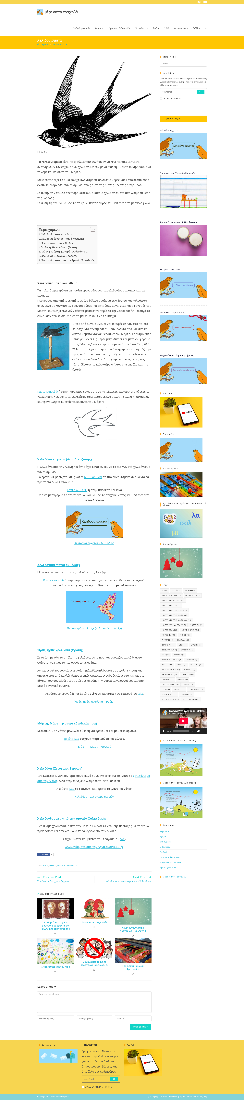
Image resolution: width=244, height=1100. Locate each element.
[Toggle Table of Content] (91, 229)
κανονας (191, 660)
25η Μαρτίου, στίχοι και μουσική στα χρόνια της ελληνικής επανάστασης (56, 925)
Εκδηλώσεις (165, 847)
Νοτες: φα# (168, 635)
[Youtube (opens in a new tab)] (204, 2)
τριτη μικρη (196, 689)
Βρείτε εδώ (71, 739)
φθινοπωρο (169, 694)
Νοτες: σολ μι (169, 630)
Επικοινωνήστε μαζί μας (197, 1096)
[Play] (163, 731)
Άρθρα (44, 152)
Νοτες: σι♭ (196, 625)
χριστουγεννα (191, 699)
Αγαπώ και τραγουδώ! (94, 922)
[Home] (38, 44)
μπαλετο (189, 669)
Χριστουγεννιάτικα (168, 867)
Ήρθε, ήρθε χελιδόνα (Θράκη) (59, 247)
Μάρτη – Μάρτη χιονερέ (94, 746)
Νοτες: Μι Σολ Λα (171, 595)
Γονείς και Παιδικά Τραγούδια (133, 967)
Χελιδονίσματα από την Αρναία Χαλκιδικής (67, 260)
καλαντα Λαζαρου (171, 660)
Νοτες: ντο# (192, 595)
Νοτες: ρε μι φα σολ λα (174, 625)
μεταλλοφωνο (171, 669)
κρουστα (167, 664)
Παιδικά (163, 852)
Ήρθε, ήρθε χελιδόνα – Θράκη (94, 701)
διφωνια (195, 645)
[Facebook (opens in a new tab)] (199, 2)
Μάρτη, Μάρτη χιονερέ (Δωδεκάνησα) (64, 251)
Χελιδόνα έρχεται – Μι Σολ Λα (94, 543)
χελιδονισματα (70, 866)
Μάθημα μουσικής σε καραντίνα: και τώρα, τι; (94, 963)
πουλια (60, 866)
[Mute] (198, 731)
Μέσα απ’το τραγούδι (174, 876)
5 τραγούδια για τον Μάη (56, 966)
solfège (190, 590)
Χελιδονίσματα (59, 44)
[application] (183, 721)
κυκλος (181, 664)
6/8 (164, 590)
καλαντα (52, 866)
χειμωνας (186, 694)
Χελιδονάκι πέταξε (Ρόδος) (57, 243)
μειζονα (196, 664)
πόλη (166, 689)
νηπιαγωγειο (169, 674)
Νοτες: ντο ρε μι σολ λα (174, 610)
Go (200, 92)
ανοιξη (45, 866)
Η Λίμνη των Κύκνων (170, 269)
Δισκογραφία (165, 841)
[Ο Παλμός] (183, 240)
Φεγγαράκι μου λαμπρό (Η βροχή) (177, 355)
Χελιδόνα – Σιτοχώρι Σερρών (94, 797)
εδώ (140, 694)
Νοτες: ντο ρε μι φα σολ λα (176, 620)
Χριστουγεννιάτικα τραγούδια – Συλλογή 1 (133, 929)
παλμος (182, 679)
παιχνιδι (167, 679)
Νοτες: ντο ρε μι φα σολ (174, 615)
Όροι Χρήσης (152, 1096)
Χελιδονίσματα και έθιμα (56, 234)
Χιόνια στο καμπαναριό (172, 312)
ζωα (165, 655)
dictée (176, 590)
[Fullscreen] (203, 731)
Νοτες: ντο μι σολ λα (173, 600)
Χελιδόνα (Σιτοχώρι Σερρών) (59, 256)
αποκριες (167, 640)
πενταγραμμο (170, 684)
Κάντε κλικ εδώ (47, 391)
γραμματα (183, 640)
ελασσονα (187, 650)
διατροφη (168, 645)
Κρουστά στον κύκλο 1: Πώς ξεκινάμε (179, 222)
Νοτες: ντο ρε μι (171, 605)
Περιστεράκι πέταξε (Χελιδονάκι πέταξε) (94, 628)
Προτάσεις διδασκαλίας (170, 857)
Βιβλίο (182, 1096)
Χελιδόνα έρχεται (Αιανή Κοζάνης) (62, 238)
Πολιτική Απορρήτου (168, 1096)
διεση (182, 645)
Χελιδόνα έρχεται (169, 130)
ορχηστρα (187, 674)
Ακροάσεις (164, 831)
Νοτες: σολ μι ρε (191, 630)
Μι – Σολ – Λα (93, 477)
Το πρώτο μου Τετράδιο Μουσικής (177, 173)
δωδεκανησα (169, 650)
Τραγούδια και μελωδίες (170, 862)
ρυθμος (179, 689)
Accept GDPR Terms (172, 98)
